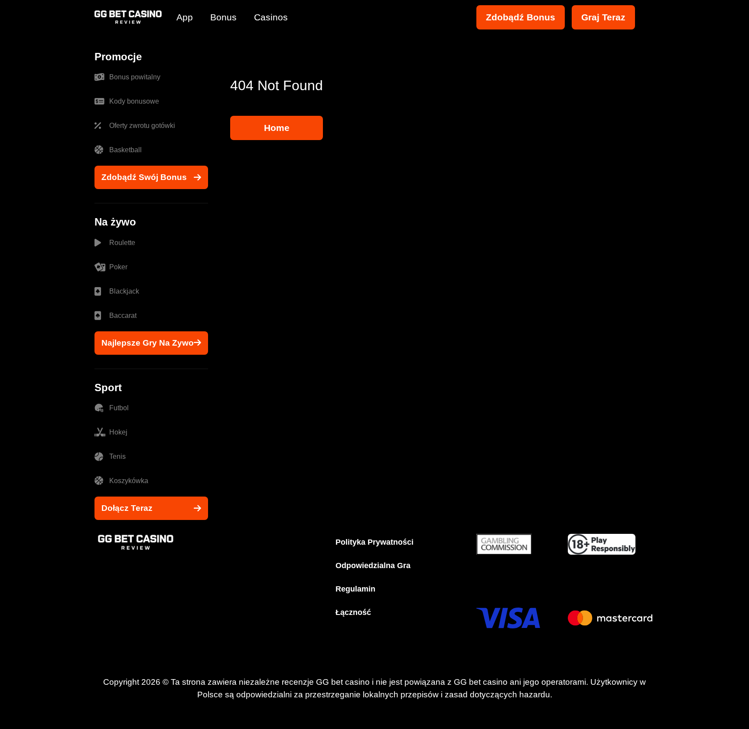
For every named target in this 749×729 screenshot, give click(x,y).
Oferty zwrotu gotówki (142, 125)
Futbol (119, 408)
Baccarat (123, 315)
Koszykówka (128, 480)
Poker (118, 267)
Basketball (125, 150)
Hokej (118, 432)
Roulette (122, 242)
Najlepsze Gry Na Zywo (147, 342)
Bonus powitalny (134, 77)
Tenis (117, 456)
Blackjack (124, 291)
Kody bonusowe (134, 101)
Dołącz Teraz (127, 508)
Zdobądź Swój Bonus (144, 177)
